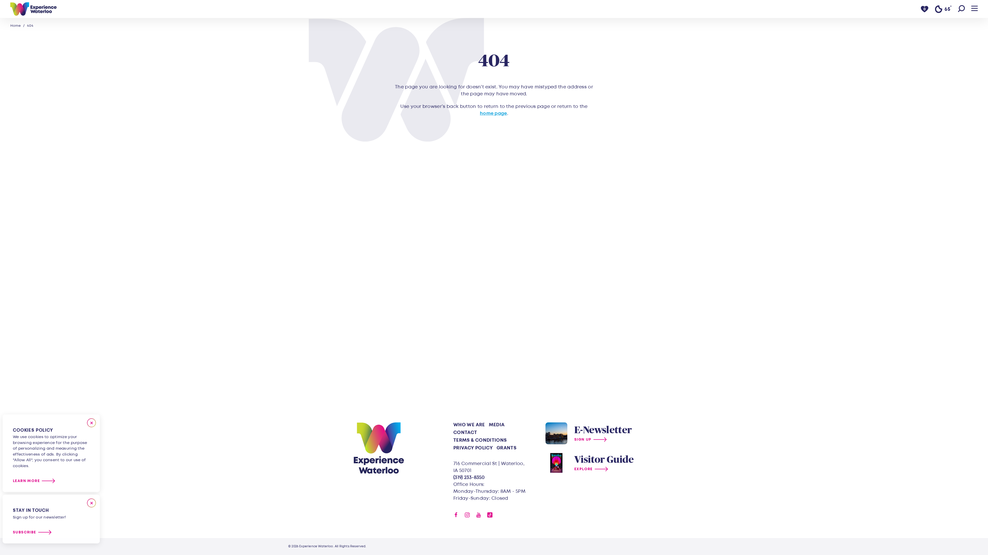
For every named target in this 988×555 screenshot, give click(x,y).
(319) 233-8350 (468, 477)
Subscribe (24, 532)
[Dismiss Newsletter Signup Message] (91, 502)
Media (497, 425)
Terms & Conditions (480, 440)
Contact (465, 432)
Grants (506, 448)
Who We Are (469, 425)
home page (493, 113)
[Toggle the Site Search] (961, 9)
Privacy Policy (473, 448)
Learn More (26, 481)
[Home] (33, 9)
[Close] (91, 422)
